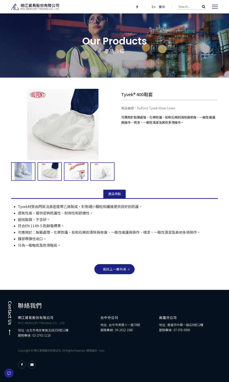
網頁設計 (91, 350)
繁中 (162, 6)
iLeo (101, 350)
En (154, 6)
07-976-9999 (182, 330)
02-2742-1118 (41, 335)
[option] (23, 171)
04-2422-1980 (124, 330)
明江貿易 (35, 6)
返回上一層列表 (114, 269)
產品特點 (114, 193)
